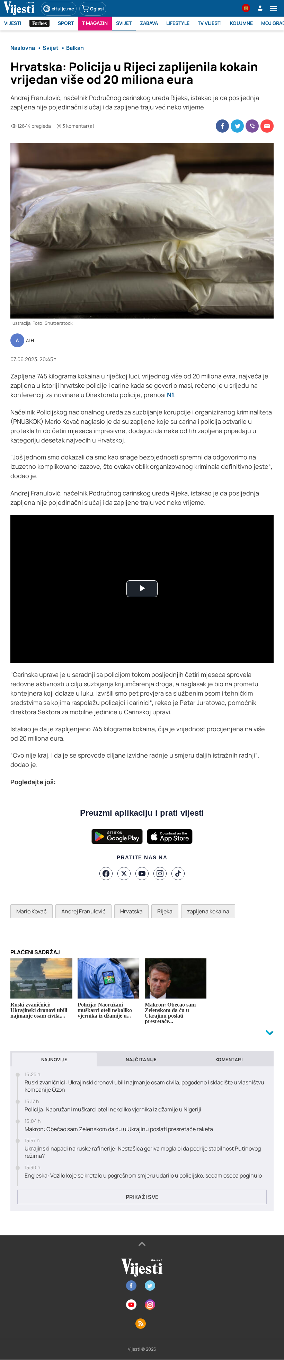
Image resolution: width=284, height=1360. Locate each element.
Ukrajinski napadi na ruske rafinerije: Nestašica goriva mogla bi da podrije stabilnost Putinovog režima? (143, 1152)
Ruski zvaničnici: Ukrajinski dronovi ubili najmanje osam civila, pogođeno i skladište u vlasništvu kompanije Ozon (144, 1086)
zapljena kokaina (208, 911)
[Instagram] (160, 873)
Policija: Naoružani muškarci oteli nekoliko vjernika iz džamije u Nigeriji (113, 1109)
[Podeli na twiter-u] (237, 126)
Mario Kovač (31, 911)
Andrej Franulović (83, 911)
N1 (170, 395)
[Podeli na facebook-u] (222, 126)
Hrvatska (131, 911)
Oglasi (97, 9)
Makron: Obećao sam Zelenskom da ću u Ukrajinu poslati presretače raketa (119, 1129)
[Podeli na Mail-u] (267, 126)
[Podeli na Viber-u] (252, 126)
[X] (124, 873)
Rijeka (164, 911)
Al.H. (30, 340)
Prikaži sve (142, 1197)
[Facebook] (106, 873)
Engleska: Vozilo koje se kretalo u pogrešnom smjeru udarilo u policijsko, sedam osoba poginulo (143, 1175)
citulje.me (63, 9)
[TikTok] (178, 873)
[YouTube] (142, 873)
